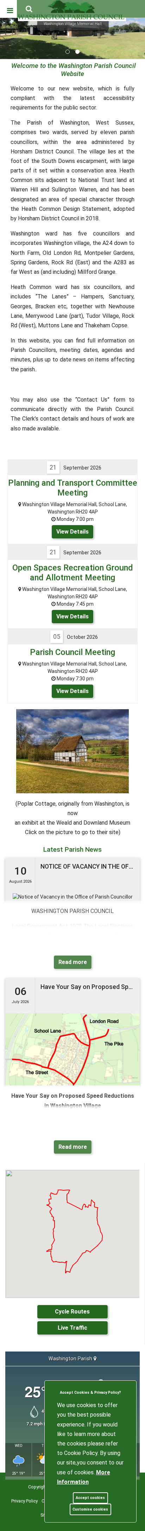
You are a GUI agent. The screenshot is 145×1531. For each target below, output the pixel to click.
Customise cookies (90, 1509)
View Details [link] (72, 531)
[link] (29, 8)
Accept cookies (90, 1497)
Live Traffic (72, 1327)
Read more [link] (72, 962)
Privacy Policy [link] (24, 1501)
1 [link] (67, 52)
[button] (29, 9)
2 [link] (77, 52)
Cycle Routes (72, 1311)
